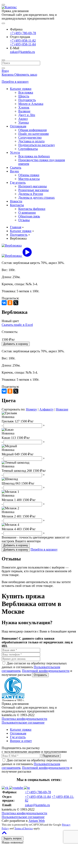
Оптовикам (18, 126)
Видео (14, 171)
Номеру (31, 409)
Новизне (62, 409)
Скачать (15, 167)
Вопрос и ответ (21, 741)
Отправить (40, 675)
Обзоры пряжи (28, 175)
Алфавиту (46, 409)
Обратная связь (29, 216)
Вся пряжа (25, 92)
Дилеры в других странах (36, 197)
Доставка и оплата (31, 141)
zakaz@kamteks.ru (22, 52)
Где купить (18, 182)
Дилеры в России (30, 194)
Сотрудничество (30, 137)
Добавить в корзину (15, 549)
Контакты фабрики (31, 209)
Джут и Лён (26, 115)
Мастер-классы (29, 179)
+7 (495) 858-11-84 (23, 44)
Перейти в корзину (15, 81)
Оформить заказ (25, 74)
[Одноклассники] (9, 302)
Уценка (23, 122)
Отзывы (24, 220)
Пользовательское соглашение (23, 722)
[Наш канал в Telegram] (27, 788)
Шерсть (23, 96)
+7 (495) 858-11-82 (23, 40)
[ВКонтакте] (4, 302)
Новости (16, 201)
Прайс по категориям (33, 134)
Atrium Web (36, 820)
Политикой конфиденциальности (45, 671)
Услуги (15, 152)
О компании (27, 212)
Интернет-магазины (32, 186)
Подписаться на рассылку (36, 145)
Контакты (17, 205)
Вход (5, 71)
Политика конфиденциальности (24, 718)
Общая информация (32, 130)
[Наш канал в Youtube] (16, 788)
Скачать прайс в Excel (17, 324)
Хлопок (23, 107)
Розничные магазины (33, 190)
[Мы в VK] (5, 788)
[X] (15, 302)
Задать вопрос (12, 838)
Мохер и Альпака (30, 103)
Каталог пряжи (20, 88)
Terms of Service (23, 828)
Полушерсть (27, 100)
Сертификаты (28, 149)
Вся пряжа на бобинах (34, 156)
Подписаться (51, 755)
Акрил (23, 118)
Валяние (24, 111)
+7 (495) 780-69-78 (23, 33)
